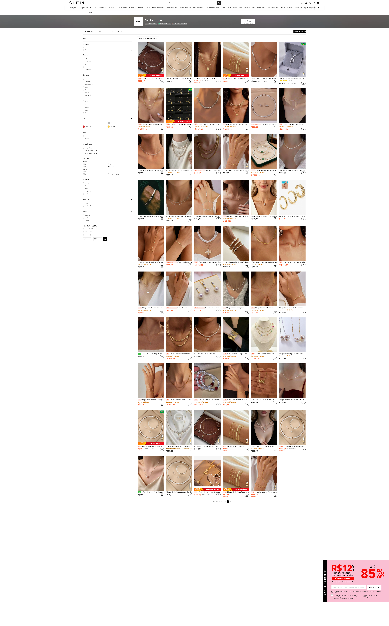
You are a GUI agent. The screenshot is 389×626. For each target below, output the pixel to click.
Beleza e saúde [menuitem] (226, 8)
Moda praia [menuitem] (132, 8)
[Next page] (230, 501)
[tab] (89, 31)
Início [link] (84, 12)
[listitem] (151, 24)
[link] (306, 3)
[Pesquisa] (219, 3)
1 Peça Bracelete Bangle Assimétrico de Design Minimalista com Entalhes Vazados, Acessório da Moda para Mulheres (236, 354)
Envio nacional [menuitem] (102, 8)
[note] (151, 75)
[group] (107, 47)
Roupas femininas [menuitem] (121, 8)
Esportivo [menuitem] (247, 8)
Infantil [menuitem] (147, 8)
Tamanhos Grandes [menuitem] (185, 8)
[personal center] (302, 3)
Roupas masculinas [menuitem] (158, 8)
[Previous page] (225, 501)
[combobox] (148, 38)
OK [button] (105, 239)
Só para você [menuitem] (84, 8)
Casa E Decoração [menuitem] (272, 8)
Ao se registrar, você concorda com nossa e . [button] (356, 592)
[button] (314, 3)
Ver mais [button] (88, 95)
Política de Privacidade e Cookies (364, 591)
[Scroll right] (318, 8)
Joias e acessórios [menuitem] (198, 8)
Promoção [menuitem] (111, 8)
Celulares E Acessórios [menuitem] (286, 8)
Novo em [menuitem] (93, 8)
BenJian (149, 20)
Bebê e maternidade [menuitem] (258, 8)
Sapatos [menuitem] (140, 8)
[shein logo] (76, 3)
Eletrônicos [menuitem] (298, 8)
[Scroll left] (316, 8)
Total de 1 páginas (217, 501)
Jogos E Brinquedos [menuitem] (309, 8)
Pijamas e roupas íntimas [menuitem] (212, 8)
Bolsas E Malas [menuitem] (237, 8)
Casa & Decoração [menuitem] (171, 8)
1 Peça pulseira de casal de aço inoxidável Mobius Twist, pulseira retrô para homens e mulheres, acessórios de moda (151, 216)
